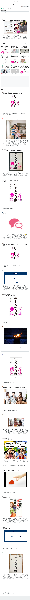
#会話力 (13, 410)
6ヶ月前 (8, 92)
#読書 (4, 239)
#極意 (10, 523)
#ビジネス (16, 548)
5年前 (7, 353)
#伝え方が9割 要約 (9, 113)
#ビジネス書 (4, 266)
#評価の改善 (21, 523)
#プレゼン (10, 548)
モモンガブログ (5, 92)
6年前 (8, 438)
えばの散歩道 (4, 353)
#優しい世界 (23, 465)
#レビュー (6, 492)
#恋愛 (13, 465)
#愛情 (17, 145)
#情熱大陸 (4, 208)
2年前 (10, 149)
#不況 (18, 523)
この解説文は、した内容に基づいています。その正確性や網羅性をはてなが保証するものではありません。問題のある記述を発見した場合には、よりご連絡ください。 (4, 12)
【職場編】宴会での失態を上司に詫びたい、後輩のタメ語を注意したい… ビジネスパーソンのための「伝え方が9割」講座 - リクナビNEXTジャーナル (5, 67)
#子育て (8, 145)
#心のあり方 (14, 145)
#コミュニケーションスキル (16, 265)
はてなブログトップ (13, 593)
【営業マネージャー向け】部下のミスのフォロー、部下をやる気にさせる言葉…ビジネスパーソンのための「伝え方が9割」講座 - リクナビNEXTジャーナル (24, 57)
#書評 (13, 382)
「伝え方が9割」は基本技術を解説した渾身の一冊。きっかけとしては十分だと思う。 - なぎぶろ (24, 67)
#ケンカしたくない (5, 465)
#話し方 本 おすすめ (5, 114)
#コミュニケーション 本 (21, 113)
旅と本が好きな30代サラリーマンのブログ (7, 294)
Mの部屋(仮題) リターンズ (6, 149)
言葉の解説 (2, 8)
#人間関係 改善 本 (11, 114)
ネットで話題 (7, 8)
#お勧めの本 (8, 579)
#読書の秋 (6, 382)
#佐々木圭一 (25, 113)
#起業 (8, 548)
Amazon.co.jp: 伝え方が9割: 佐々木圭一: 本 (14, 57)
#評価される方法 (25, 523)
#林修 (12, 523)
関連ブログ (11, 8)
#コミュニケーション (16, 410)
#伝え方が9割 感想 (14, 113)
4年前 (13, 294)
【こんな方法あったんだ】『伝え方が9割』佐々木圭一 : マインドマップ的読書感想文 (15, 67)
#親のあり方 (11, 145)
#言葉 (4, 410)
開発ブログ (9, 593)
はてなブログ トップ (4, 3)
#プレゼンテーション (22, 265)
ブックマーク (3, 45)
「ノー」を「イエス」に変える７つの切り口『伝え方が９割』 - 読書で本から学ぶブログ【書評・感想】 (5, 57)
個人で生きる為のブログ (5, 527)
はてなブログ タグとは (3, 593)
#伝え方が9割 (5, 113)
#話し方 (8, 523)
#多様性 (21, 465)
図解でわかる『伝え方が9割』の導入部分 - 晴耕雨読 (5, 47)
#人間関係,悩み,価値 (16, 465)
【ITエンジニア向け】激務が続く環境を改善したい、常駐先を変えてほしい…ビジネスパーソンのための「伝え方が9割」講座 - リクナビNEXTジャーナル (15, 47)
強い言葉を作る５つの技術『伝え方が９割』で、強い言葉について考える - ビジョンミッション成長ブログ (24, 47)
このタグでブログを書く (26, 6)
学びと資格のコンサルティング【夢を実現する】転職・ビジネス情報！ (10, 180)
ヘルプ (7, 593)
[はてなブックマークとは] (5, 43)
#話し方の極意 (5, 523)
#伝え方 (6, 410)
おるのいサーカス (5, 438)
